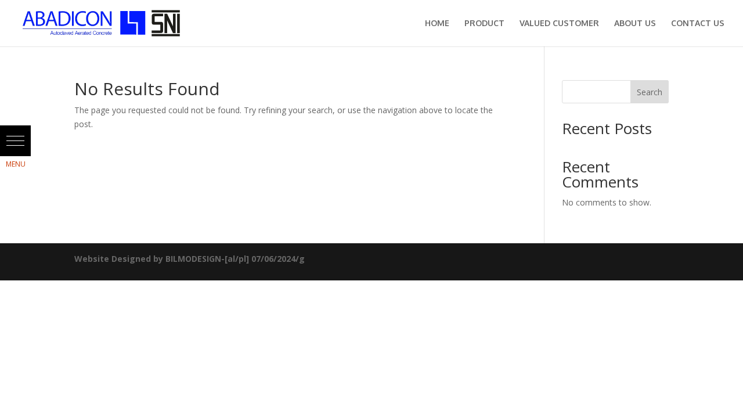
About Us (635, 23)
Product (484, 23)
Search (649, 92)
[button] (15, 140)
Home (437, 23)
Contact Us (697, 23)
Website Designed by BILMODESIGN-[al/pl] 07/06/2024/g (189, 258)
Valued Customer (559, 23)
